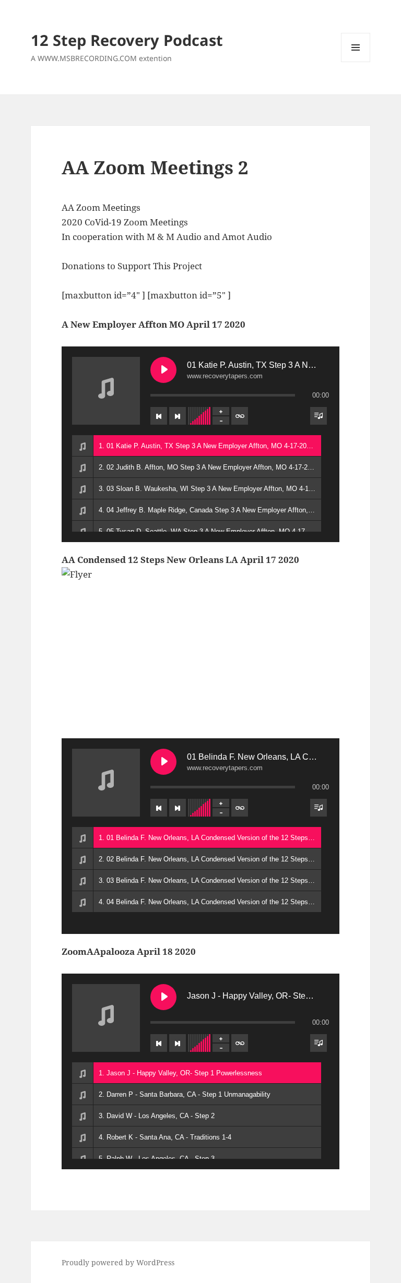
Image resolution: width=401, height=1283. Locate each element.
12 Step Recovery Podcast (127, 40)
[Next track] (177, 416)
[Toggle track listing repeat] (239, 416)
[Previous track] (158, 416)
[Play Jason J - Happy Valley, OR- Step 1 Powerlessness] (163, 997)
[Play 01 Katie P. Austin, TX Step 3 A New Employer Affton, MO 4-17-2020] (163, 370)
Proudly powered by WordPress (118, 1262)
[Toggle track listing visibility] (318, 416)
